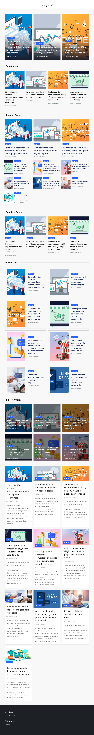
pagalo (47, 4)
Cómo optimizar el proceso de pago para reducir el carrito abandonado (79, 314)
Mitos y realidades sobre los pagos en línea (73, 614)
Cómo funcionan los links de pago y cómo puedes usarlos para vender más (51, 183)
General (11, 37)
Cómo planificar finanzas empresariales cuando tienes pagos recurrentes (18, 47)
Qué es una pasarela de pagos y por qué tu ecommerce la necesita (22, 198)
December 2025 (10, 716)
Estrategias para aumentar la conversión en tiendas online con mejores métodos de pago (46, 557)
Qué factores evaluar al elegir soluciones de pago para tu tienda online (80, 166)
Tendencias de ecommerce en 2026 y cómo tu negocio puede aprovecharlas (75, 151)
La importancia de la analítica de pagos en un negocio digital (46, 50)
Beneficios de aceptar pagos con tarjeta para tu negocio (22, 183)
